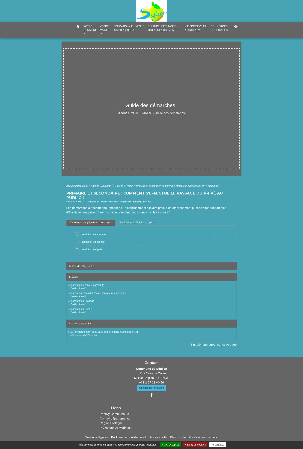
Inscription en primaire (90, 234)
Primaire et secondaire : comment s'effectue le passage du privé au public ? (178, 186)
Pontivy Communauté (114, 414)
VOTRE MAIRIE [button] (104, 28)
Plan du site (178, 437)
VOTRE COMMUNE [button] (90, 28)
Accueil (123, 113)
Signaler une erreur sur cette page (213, 344)
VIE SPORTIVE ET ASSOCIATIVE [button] (195, 28)
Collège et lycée (124, 186)
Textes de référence (80, 266)
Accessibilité (158, 437)
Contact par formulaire (151, 387)
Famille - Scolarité (101, 186)
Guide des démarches (170, 113)
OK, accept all (171, 444)
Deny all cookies (196, 444)
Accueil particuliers (77, 186)
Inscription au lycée (88, 249)
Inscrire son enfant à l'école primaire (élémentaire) (98, 293)
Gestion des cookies (203, 437)
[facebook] (151, 395)
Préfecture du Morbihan (116, 427)
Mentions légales (96, 437)
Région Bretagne (111, 423)
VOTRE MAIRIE (142, 113)
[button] (77, 27)
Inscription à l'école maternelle (87, 285)
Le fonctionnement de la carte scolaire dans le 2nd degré (104, 331)
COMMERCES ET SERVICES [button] (219, 28)
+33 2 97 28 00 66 (151, 382)
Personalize (217, 444)
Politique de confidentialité (128, 437)
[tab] (90, 223)
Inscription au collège (90, 242)
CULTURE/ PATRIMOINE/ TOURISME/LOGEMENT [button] (162, 28)
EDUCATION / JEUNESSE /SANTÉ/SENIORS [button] (129, 28)
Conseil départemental (115, 418)
